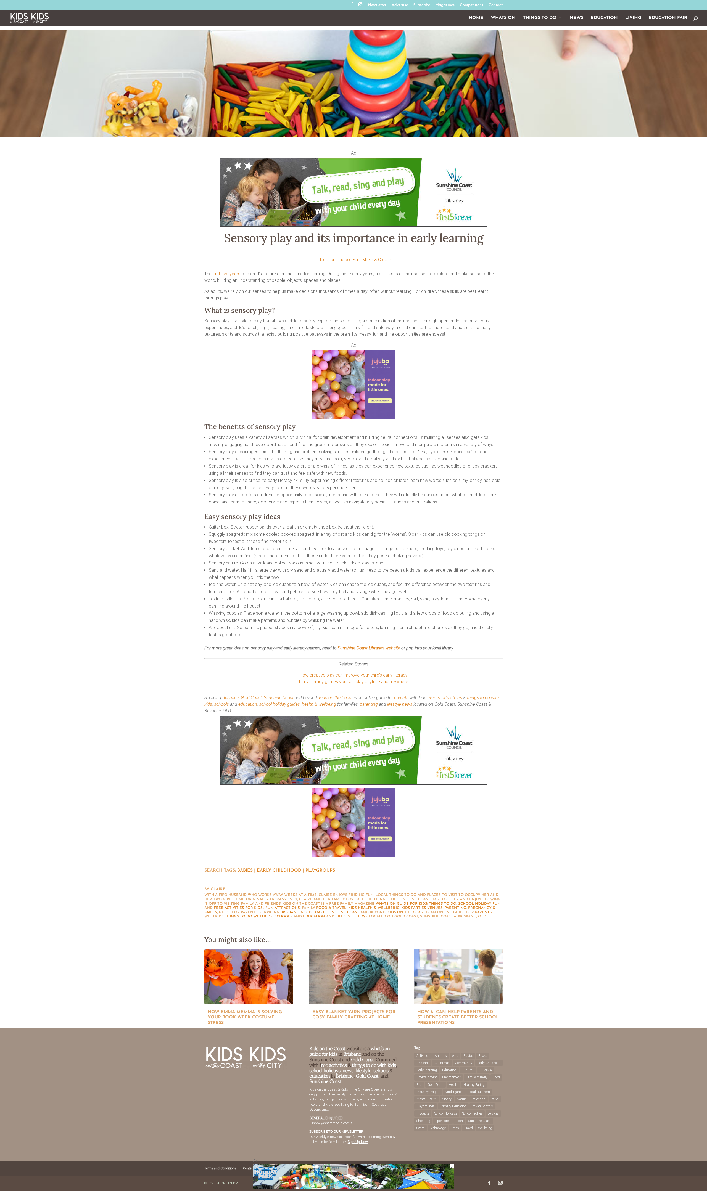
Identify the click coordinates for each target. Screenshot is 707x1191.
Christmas (442, 1063)
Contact (496, 5)
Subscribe (421, 5)
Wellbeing (485, 1128)
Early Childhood (279, 870)
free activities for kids (238, 908)
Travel (468, 1128)
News (576, 18)
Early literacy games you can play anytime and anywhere (353, 681)
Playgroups (320, 870)
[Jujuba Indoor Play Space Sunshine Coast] (353, 417)
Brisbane (230, 697)
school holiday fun (479, 904)
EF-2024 (485, 1070)
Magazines (445, 5)
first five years (226, 273)
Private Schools (482, 1106)
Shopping (423, 1121)
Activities (422, 1056)
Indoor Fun (348, 259)
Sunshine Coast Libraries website (369, 648)
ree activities (334, 1065)
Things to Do (539, 18)
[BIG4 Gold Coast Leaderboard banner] (353, 1187)
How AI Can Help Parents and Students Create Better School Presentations (458, 1017)
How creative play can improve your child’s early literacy (354, 675)
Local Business (479, 1092)
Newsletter (377, 5)
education (247, 704)
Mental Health (426, 1099)
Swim (420, 1128)
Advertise (400, 5)
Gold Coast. (362, 1059)
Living (633, 18)
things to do (442, 904)
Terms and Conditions (220, 1168)
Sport (459, 1121)
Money (447, 1099)
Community (463, 1063)
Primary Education (453, 1106)
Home (476, 18)
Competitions (471, 5)
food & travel (331, 908)
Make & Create (376, 259)
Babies (245, 870)
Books (482, 1056)
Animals (441, 1056)
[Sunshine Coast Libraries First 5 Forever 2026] (353, 225)
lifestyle (394, 704)
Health (453, 1085)
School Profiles (472, 1113)
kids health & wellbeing (374, 908)
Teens (455, 1128)
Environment (451, 1077)
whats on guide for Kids (401, 904)
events (434, 697)
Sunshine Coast (279, 697)
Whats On (503, 18)
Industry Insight (428, 1092)
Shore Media (227, 1183)
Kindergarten (454, 1092)
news (407, 704)
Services (493, 1113)
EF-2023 (468, 1070)
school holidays (324, 1070)
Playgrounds (425, 1106)
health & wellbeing (319, 704)
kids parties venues (422, 908)
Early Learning (426, 1070)
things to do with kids (249, 916)
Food (496, 1077)
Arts (455, 1056)
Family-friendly (476, 1077)
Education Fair (668, 18)
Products (422, 1113)
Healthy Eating (474, 1085)
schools (221, 704)
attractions (452, 697)
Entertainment (426, 1077)
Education (604, 18)
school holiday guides (279, 704)
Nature (461, 1099)
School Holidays (445, 1113)
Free (419, 1085)
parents (401, 697)
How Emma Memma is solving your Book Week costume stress (245, 1017)
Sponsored (443, 1121)
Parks (495, 1099)
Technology (438, 1128)
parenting (369, 704)
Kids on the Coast (336, 697)
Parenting (479, 1099)
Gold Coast (251, 697)
